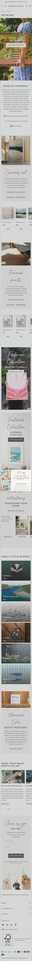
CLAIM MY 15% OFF (21, 484)
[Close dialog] (1, 470)
